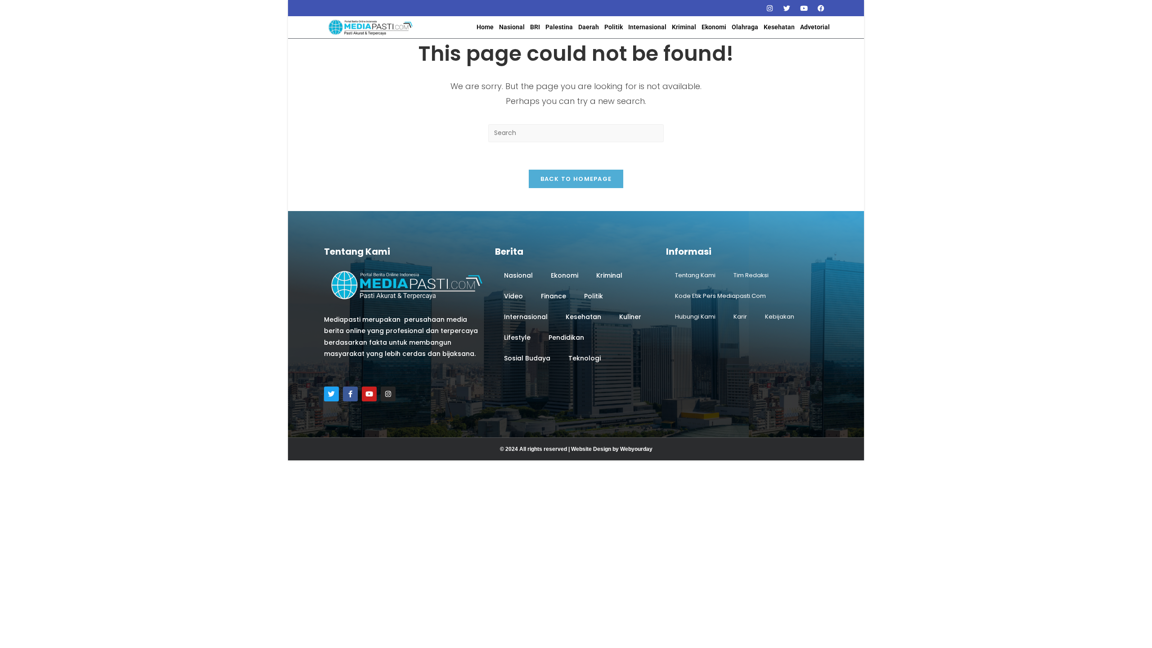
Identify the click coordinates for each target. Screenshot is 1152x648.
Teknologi (584, 358)
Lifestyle (517, 337)
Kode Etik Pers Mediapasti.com (720, 296)
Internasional (647, 27)
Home (485, 27)
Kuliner (630, 316)
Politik (613, 27)
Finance (553, 296)
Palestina (559, 27)
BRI (535, 27)
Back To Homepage (576, 179)
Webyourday (636, 449)
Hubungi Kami (695, 316)
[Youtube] (803, 8)
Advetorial (815, 27)
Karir (740, 316)
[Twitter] (786, 8)
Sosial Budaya (527, 358)
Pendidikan (566, 337)
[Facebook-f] (350, 394)
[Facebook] (821, 8)
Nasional (512, 27)
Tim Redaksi (751, 275)
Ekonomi (714, 27)
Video (513, 296)
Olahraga (745, 27)
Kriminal (684, 27)
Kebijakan (779, 316)
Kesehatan (779, 27)
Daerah (588, 27)
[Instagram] (769, 8)
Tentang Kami (695, 275)
